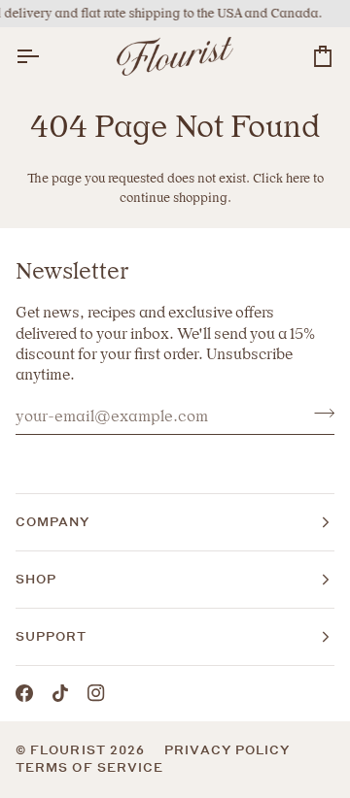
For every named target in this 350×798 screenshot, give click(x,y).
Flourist (70, 750)
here (298, 178)
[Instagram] (96, 693)
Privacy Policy (227, 750)
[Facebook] (24, 693)
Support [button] (52, 636)
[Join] (318, 413)
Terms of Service (89, 767)
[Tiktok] (60, 693)
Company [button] (53, 522)
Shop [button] (36, 579)
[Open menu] (45, 56)
